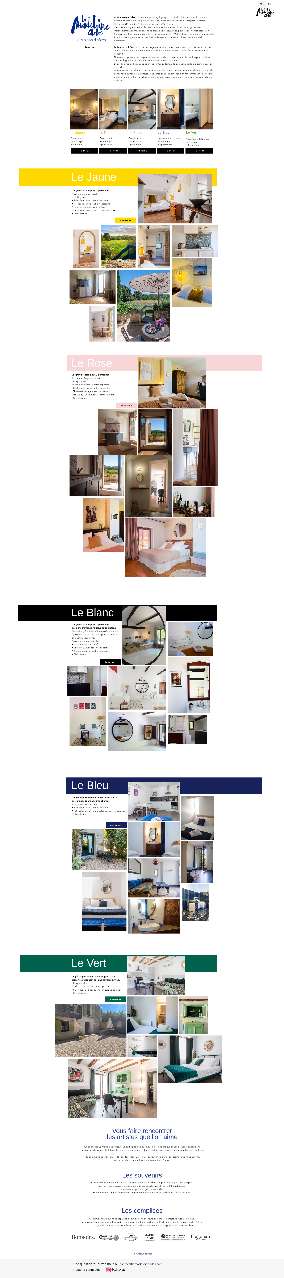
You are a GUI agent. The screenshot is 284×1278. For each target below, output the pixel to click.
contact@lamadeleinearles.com (141, 1264)
